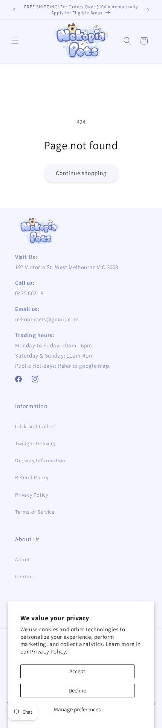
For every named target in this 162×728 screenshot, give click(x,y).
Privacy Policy (31, 494)
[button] (15, 41)
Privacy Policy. (49, 651)
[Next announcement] (148, 10)
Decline (77, 690)
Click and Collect (35, 426)
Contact (24, 576)
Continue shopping (81, 173)
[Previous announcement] (14, 10)
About (22, 559)
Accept (77, 671)
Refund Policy (32, 477)
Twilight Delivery (35, 443)
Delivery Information (40, 460)
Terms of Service (35, 511)
